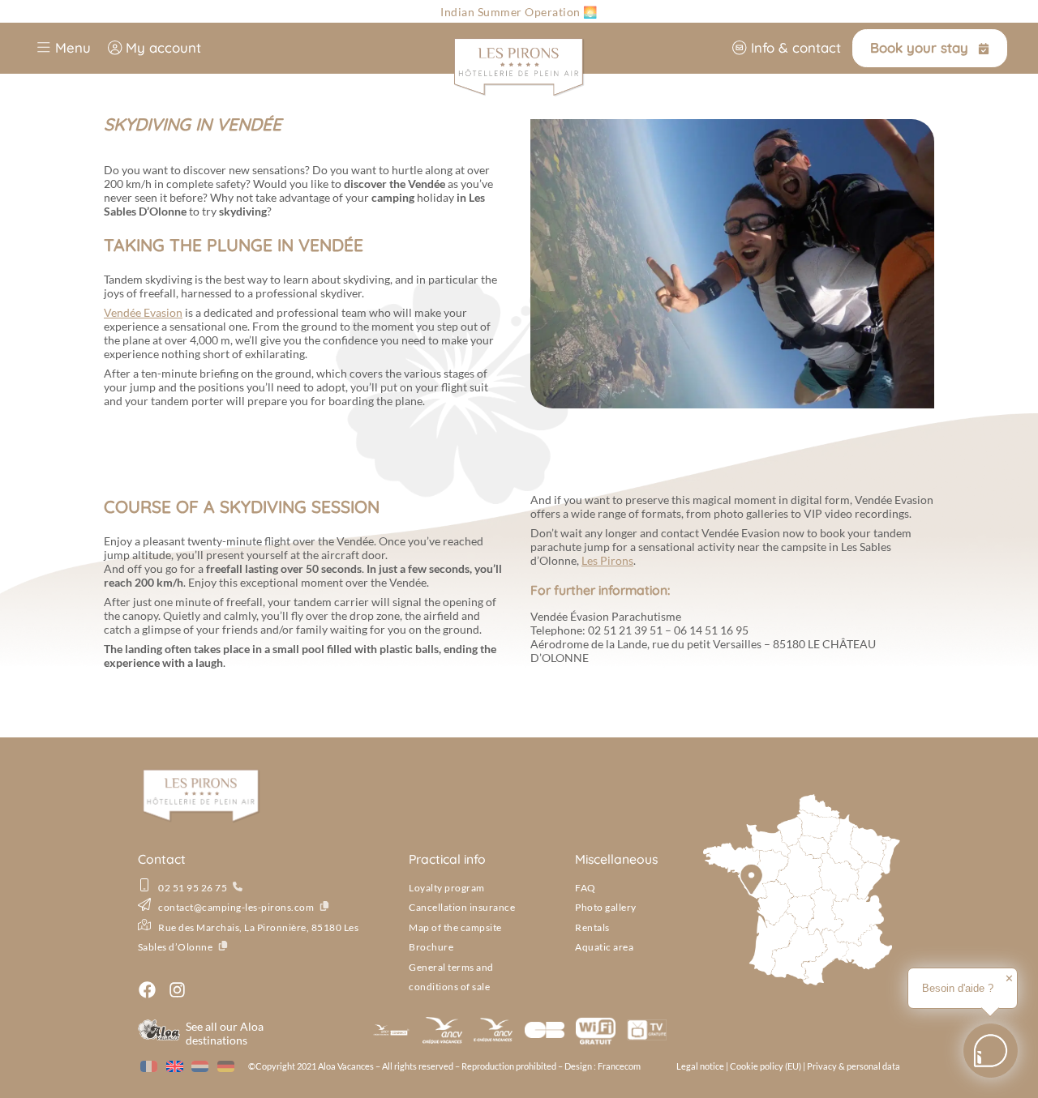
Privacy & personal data (853, 1066)
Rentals (592, 927)
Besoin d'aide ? (957, 988)
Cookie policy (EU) (766, 1066)
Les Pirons (607, 560)
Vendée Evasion (143, 312)
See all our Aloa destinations (225, 1033)
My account (161, 47)
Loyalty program (447, 888)
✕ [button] (1009, 978)
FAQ (585, 888)
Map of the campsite (455, 927)
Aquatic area (604, 947)
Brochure (431, 947)
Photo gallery (606, 907)
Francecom (619, 1066)
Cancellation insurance (462, 907)
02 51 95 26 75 (192, 888)
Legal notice (700, 1066)
